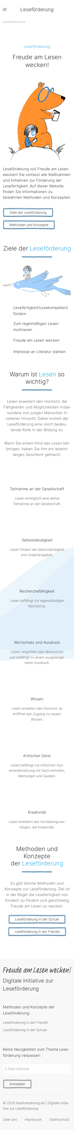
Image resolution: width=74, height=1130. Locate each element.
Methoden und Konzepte (28, 225)
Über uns (10, 1119)
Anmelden (17, 1084)
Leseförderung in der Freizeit (37, 932)
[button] (5, 9)
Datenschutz (59, 1119)
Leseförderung (37, 9)
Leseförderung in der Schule (37, 919)
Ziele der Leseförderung (28, 212)
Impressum (33, 1119)
